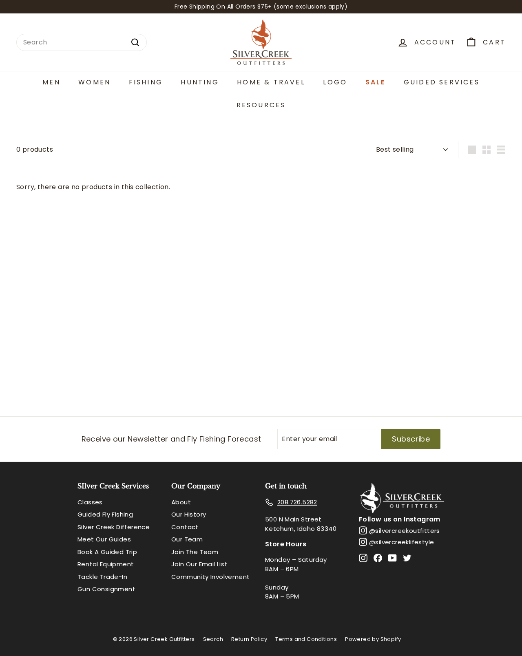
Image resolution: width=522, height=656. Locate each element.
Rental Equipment (105, 564)
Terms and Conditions (306, 639)
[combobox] (81, 42)
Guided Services (442, 82)
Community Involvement (210, 576)
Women (94, 82)
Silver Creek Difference (113, 527)
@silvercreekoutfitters (404, 530)
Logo (335, 82)
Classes (90, 502)
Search (213, 639)
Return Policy (249, 639)
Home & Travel (271, 82)
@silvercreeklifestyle (401, 542)
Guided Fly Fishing (105, 514)
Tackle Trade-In (102, 576)
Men (51, 82)
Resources (261, 105)
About (181, 502)
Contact (185, 527)
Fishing (146, 82)
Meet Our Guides (104, 539)
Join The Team (194, 552)
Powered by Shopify (373, 639)
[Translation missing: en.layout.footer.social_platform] (363, 557)
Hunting (200, 82)
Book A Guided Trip (107, 552)
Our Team (187, 539)
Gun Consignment (106, 589)
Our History (188, 514)
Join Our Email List (199, 564)
